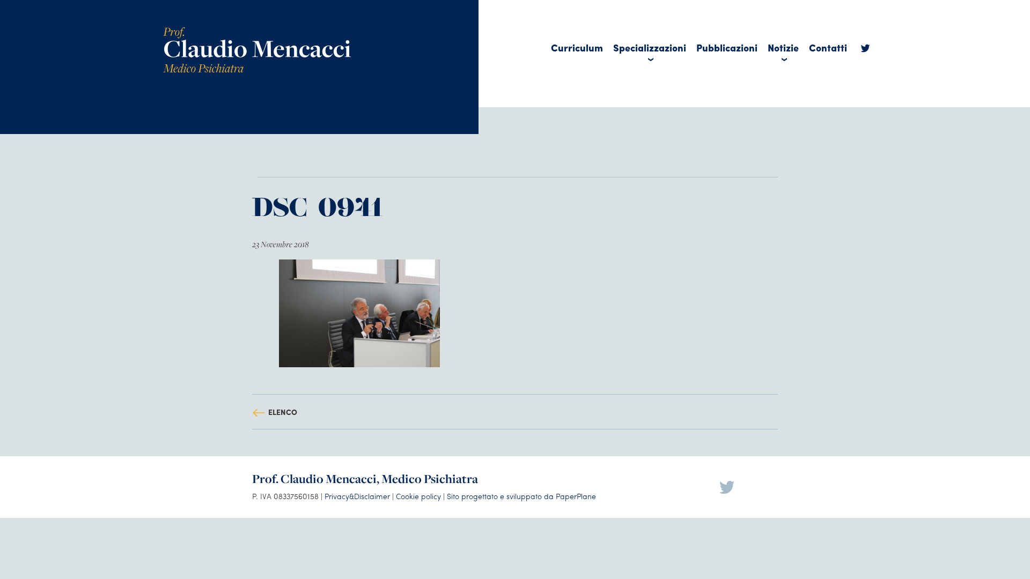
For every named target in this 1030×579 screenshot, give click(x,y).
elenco (282, 411)
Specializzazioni (649, 47)
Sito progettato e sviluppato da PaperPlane (521, 496)
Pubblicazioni (726, 47)
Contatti (828, 47)
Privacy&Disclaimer (357, 496)
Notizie (783, 47)
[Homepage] (257, 31)
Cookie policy (418, 496)
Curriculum (577, 47)
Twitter (865, 51)
